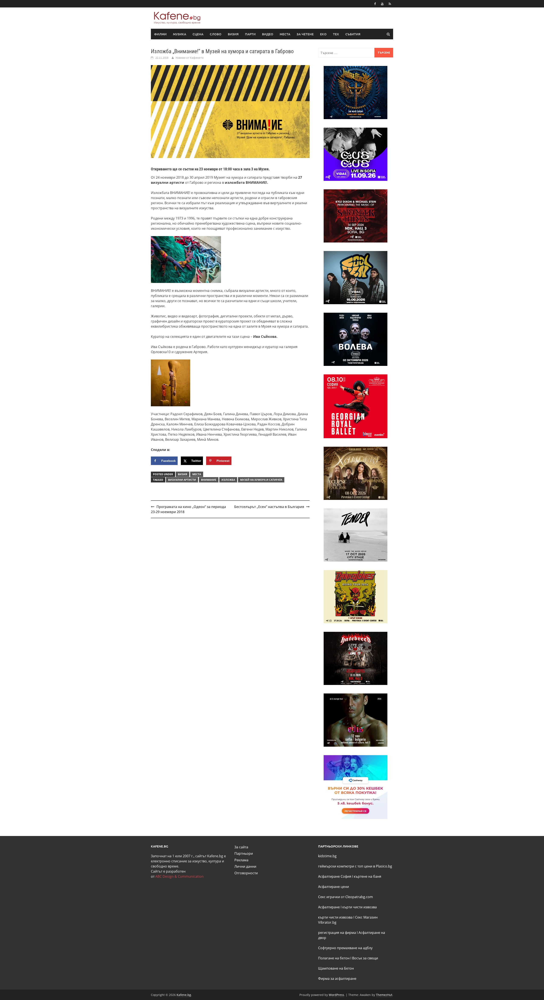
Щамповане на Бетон (336, 968)
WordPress (336, 995)
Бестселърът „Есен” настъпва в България (269, 506)
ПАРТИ (250, 34)
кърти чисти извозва (359, 907)
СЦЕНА (198, 34)
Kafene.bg (184, 995)
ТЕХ (336, 34)
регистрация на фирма (337, 932)
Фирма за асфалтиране (337, 978)
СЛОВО (215, 34)
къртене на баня (367, 876)
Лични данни (245, 866)
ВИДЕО (267, 34)
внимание (208, 480)
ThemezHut (384, 995)
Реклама (241, 860)
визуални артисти (182, 480)
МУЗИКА (179, 34)
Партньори (243, 853)
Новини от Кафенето (190, 58)
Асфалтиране (329, 907)
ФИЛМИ (160, 34)
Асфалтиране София (334, 876)
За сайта (241, 847)
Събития (352, 34)
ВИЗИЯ (233, 34)
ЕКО (323, 34)
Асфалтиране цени (333, 886)
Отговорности (246, 873)
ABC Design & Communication (179, 876)
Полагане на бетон (334, 958)
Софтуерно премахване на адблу (345, 948)
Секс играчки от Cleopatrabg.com (345, 896)
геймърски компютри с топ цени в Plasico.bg (355, 866)
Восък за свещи (365, 958)
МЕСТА (285, 34)
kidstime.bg (327, 856)
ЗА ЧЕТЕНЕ (305, 34)
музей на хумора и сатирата (261, 480)
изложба (228, 480)
